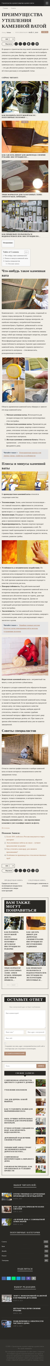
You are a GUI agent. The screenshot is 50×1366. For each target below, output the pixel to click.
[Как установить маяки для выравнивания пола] (41, 1111)
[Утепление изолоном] (41, 1092)
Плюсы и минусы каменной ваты (16, 258)
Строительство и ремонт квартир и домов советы (18, 3)
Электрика (5, 1260)
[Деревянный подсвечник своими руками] (41, 1140)
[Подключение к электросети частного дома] (7, 1324)
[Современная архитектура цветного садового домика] (41, 1083)
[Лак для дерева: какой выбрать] (41, 1102)
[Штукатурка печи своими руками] (7, 1311)
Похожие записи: (14, 264)
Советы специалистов (12, 261)
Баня (3, 1246)
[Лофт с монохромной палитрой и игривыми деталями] (7, 1298)
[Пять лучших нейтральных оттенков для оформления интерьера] (41, 1121)
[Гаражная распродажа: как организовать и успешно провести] (41, 1169)
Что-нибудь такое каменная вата (16, 255)
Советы (45, 32)
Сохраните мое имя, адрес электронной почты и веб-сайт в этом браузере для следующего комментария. (25, 1047)
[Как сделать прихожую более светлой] (7, 1209)
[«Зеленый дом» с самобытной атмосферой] (7, 1222)
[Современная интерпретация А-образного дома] (41, 1159)
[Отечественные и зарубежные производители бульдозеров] (7, 1196)
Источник (6, 828)
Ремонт (4, 1256)
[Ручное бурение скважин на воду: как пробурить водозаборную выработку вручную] (41, 1130)
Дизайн (4, 1251)
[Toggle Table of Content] (25, 252)
